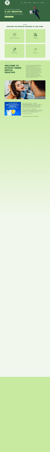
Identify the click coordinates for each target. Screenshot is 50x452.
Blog (38, 2)
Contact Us (42, 2)
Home (22, 2)
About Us (29, 2)
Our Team (34, 2)
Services (25, 2)
